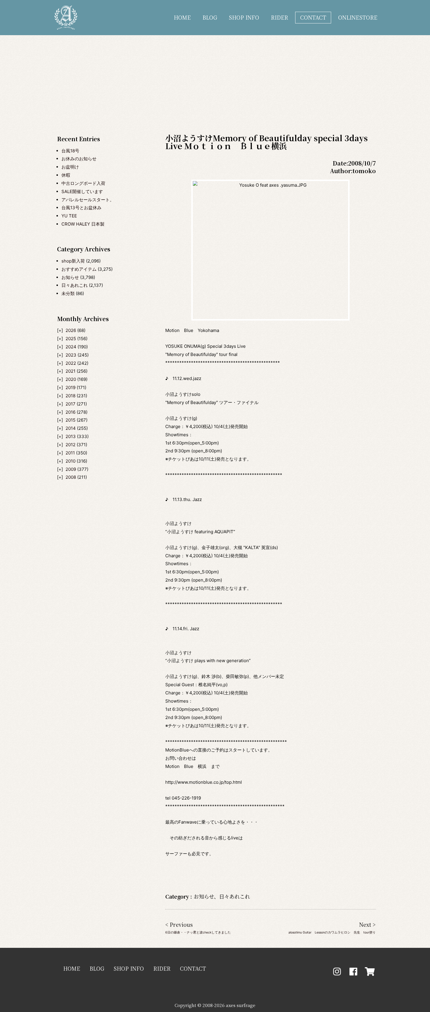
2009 (71, 469)
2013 (71, 436)
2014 (71, 428)
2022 (71, 363)
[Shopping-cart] (370, 971)
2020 (71, 379)
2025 (71, 338)
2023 (71, 355)
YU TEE (69, 216)
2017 (70, 404)
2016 (70, 412)
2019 (70, 387)
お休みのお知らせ (79, 158)
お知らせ (70, 277)
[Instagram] (337, 971)
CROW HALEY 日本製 (82, 224)
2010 (70, 461)
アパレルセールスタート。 (87, 199)
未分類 (68, 293)
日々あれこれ (74, 285)
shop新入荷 (73, 261)
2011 (70, 453)
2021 (70, 371)
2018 (70, 395)
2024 (71, 347)
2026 (71, 330)
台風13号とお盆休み (81, 207)
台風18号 (70, 151)
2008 (71, 477)
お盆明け (70, 167)
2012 (70, 444)
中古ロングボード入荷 (83, 183)
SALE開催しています (82, 191)
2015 (70, 420)
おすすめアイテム (79, 269)
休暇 (65, 175)
